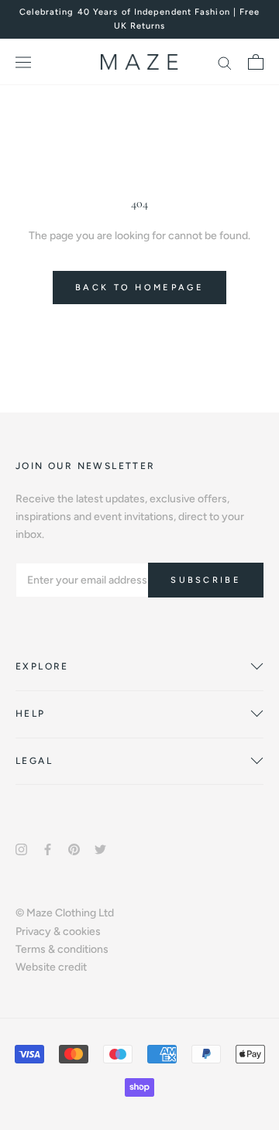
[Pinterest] (74, 849)
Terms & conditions (62, 949)
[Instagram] (21, 849)
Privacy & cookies (58, 931)
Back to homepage (139, 287)
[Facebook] (47, 849)
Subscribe (205, 580)
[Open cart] (256, 62)
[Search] (224, 62)
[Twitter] (100, 849)
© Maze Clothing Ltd (65, 912)
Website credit (51, 967)
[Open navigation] (23, 62)
